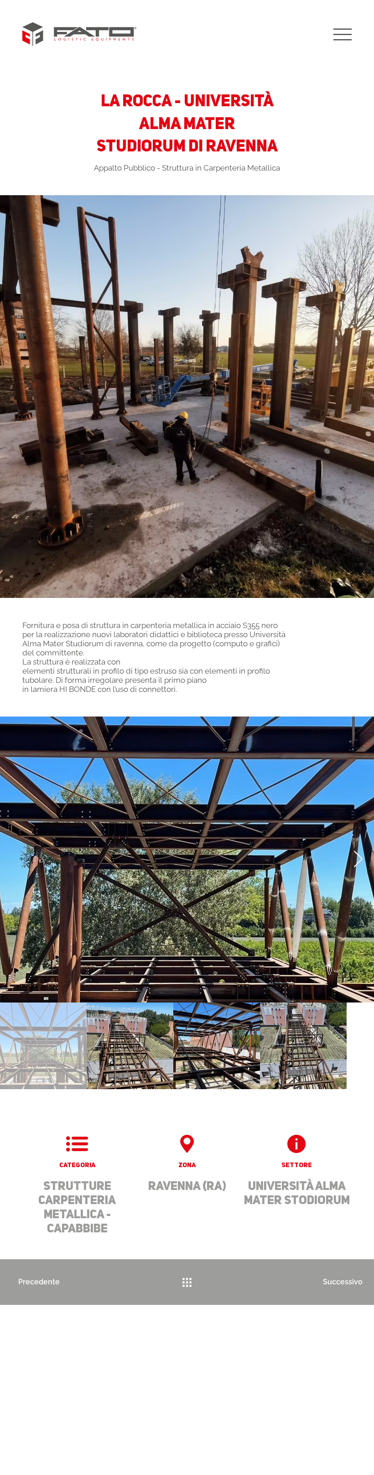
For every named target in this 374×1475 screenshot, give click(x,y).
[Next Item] (358, 859)
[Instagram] (141, 1333)
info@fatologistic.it (170, 1355)
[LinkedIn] (156, 1333)
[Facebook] (127, 1333)
